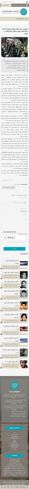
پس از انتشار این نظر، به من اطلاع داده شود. (15, 243)
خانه (26, 19)
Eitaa (14, 487)
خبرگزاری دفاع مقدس (14, 461)
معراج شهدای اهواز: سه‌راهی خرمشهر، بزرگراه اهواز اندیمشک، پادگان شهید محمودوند (14, 402)
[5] (22, 202)
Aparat (8, 487)
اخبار (14, 432)
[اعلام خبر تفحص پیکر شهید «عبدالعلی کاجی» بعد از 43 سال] (24, 284)
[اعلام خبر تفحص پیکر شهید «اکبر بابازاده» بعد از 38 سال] (24, 305)
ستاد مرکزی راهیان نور (14, 463)
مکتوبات (14, 441)
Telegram (17, 487)
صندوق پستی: (18, 413)
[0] (19, 197)
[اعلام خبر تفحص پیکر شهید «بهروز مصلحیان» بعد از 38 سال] (24, 293)
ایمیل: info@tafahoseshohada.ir (17, 416)
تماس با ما (14, 447)
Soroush (11, 487)
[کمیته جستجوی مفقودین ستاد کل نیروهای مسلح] (14, 12)
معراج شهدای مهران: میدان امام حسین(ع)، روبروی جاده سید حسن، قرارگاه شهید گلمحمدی (14, 407)
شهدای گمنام (14, 438)
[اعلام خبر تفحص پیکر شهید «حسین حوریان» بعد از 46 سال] (24, 317)
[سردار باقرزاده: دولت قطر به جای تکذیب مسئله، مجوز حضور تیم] (24, 328)
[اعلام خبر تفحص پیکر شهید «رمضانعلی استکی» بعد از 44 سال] (24, 275)
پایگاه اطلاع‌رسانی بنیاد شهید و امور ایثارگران (14, 470)
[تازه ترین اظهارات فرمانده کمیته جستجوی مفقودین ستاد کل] (24, 263)
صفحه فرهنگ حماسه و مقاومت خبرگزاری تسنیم (14, 474)
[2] (17, 202)
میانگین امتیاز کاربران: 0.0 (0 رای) (19, 195)
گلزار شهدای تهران (14, 459)
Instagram (24, 487)
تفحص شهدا (14, 434)
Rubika (2, 487)
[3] (18, 202)
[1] (15, 202)
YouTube (27, 487)
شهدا (14, 440)
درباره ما (14, 449)
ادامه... (1, 269)
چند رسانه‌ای (14, 443)
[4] (20, 202)
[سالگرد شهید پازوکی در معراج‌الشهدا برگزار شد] (24, 364)
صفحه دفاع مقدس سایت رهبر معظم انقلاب (14, 472)
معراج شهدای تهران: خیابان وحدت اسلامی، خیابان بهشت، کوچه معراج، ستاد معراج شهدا (14, 396)
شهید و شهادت (14, 445)
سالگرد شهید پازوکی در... (12, 361)
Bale (5, 487)
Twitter (21, 487)
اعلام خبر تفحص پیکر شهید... (11, 272)
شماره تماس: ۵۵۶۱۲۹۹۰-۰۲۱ (17, 411)
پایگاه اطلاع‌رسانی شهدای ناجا (14, 464)
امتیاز (24, 202)
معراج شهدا (15, 436)
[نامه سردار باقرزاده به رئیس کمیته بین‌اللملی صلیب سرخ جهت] (24, 340)
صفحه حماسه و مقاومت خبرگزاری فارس (14, 468)
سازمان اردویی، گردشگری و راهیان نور (14, 466)
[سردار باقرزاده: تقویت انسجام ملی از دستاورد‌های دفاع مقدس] (24, 352)
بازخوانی (5, 237)
